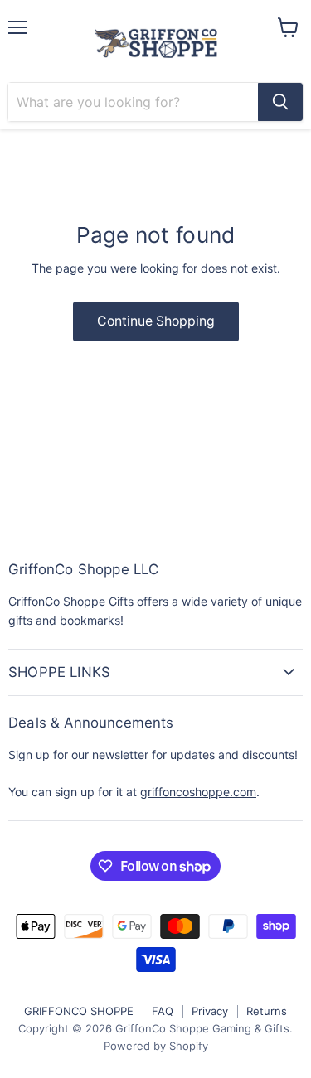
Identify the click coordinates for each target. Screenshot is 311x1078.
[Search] (280, 102)
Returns (266, 1011)
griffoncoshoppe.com (198, 792)
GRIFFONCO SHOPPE (79, 1011)
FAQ (162, 1011)
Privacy (210, 1011)
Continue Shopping (156, 321)
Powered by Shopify (156, 1045)
